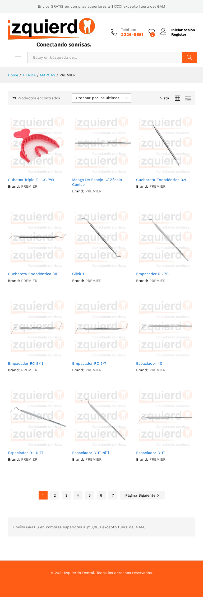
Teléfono (128, 29)
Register (178, 34)
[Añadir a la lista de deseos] (42, 171)
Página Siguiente (141, 495)
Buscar (189, 57)
